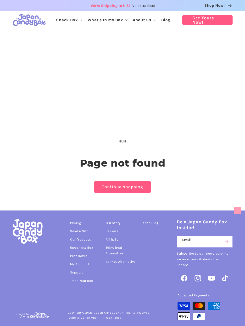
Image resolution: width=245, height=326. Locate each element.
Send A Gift (79, 231)
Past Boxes (79, 256)
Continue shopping (122, 186)
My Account (79, 264)
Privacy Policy (111, 317)
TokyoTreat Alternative (114, 250)
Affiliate (112, 239)
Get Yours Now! (203, 20)
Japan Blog (149, 223)
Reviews (112, 231)
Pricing (75, 223)
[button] (68, 20)
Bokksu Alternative (121, 261)
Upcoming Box (81, 247)
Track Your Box (81, 281)
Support (76, 272)
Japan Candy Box (106, 312)
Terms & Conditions (82, 317)
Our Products (80, 239)
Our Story (113, 223)
